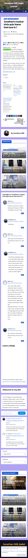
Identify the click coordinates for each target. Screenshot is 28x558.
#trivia (5, 36)
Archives (4, 451)
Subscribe (22, 413)
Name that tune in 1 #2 (9, 119)
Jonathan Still (18, 133)
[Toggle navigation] (13, 11)
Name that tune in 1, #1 (9, 71)
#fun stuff (15, 34)
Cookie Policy (5, 552)
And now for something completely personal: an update (12, 168)
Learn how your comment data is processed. (13, 381)
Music (5, 18)
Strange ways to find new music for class (13, 152)
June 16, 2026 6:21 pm (10, 516)
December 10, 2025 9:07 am (11, 532)
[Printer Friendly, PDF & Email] (7, 49)
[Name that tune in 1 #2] (8, 87)
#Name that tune (8, 34)
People (5, 479)
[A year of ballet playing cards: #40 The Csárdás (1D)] (17, 86)
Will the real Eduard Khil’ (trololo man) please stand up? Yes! (18, 121)
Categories (5, 459)
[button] (23, 11)
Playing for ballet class (13, 18)
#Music (15, 31)
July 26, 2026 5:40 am (10, 501)
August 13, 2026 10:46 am (11, 485)
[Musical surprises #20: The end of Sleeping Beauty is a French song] (8, 105)
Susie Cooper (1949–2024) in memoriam (13, 482)
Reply (22, 213)
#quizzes (21, 34)
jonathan (10, 328)
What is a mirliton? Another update (10, 183)
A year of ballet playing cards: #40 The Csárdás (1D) (17, 91)
